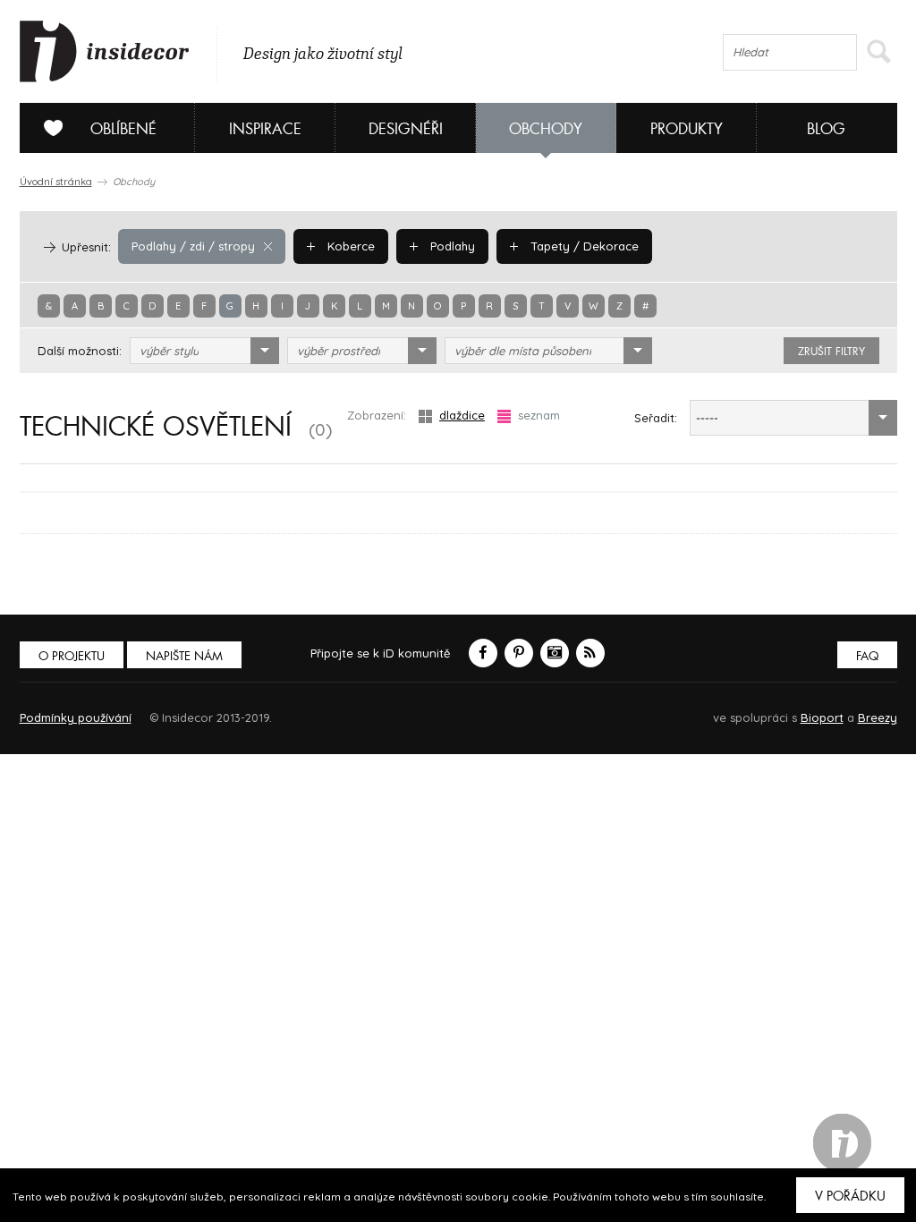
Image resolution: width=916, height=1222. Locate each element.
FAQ (867, 656)
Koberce (349, 246)
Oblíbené (123, 129)
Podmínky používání (75, 717)
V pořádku (850, 1196)
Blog (826, 129)
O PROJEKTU (71, 656)
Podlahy (451, 246)
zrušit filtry (831, 351)
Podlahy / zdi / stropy (193, 246)
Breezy (877, 717)
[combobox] (204, 350)
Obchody (545, 129)
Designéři (406, 129)
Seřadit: (655, 418)
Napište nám (184, 656)
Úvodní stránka (56, 181)
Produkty (686, 129)
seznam (539, 415)
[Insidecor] (105, 52)
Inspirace (265, 129)
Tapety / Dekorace (583, 246)
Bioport (822, 717)
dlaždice (462, 415)
